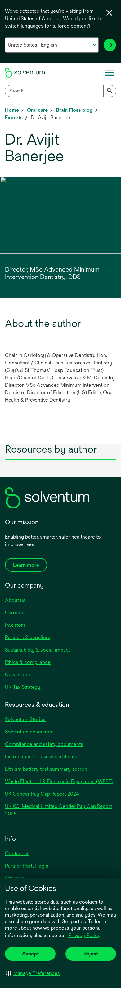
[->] (110, 45)
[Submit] (110, 91)
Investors (15, 625)
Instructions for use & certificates (42, 757)
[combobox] (60, 91)
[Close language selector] (109, 12)
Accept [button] (30, 954)
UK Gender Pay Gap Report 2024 (42, 794)
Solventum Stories (25, 719)
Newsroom (17, 675)
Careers (14, 613)
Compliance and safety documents (44, 744)
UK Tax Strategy (22, 687)
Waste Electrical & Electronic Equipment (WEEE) (59, 781)
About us (15, 600)
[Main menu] (110, 72)
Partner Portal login (26, 866)
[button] (33, 973)
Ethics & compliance (28, 662)
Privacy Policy (84, 935)
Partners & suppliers (27, 637)
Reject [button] (90, 954)
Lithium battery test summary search (46, 769)
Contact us (17, 853)
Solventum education (28, 732)
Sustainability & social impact (37, 650)
